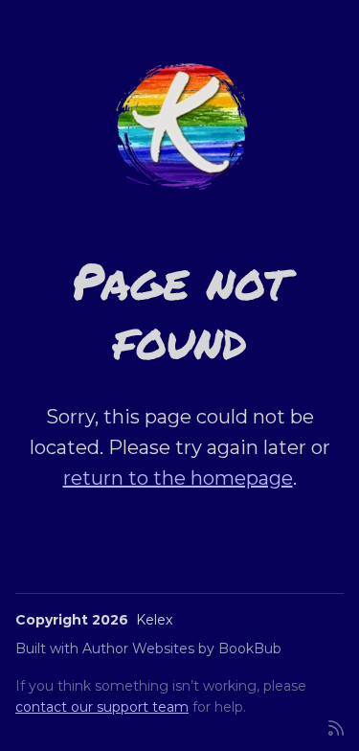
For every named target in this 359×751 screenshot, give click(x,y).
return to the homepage (178, 478)
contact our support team (102, 707)
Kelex (154, 619)
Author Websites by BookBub (181, 648)
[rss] (336, 726)
